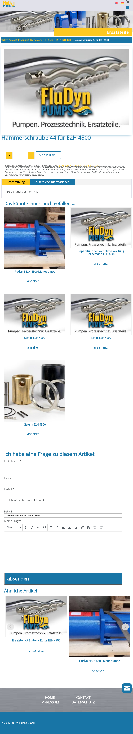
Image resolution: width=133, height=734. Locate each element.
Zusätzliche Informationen (52, 182)
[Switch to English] (115, 2)
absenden (18, 578)
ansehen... (34, 281)
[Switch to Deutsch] (121, 2)
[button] (13, 527)
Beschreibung (16, 182)
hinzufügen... (48, 155)
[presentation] (13, 527)
